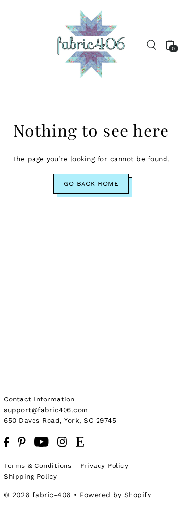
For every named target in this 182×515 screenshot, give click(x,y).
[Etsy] (80, 441)
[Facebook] (6, 441)
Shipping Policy (30, 476)
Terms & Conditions (37, 465)
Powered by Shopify (115, 494)
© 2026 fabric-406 (37, 494)
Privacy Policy (104, 465)
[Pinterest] (22, 441)
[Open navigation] (16, 44)
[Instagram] (62, 441)
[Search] (151, 44)
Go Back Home (91, 183)
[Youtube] (41, 441)
